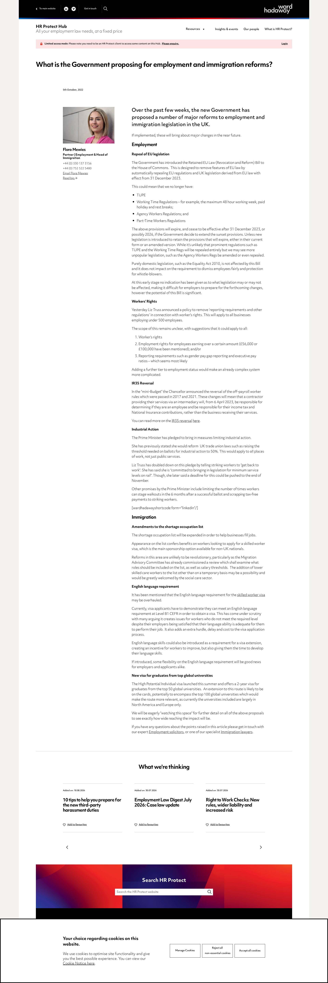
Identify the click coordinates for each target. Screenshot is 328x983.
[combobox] (195, 29)
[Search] (105, 8)
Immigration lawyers (236, 732)
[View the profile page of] (88, 125)
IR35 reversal (182, 421)
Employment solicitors (166, 732)
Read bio (69, 178)
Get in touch (90, 8)
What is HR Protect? (278, 29)
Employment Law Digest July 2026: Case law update (163, 803)
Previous (67, 847)
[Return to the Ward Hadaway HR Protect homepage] (278, 9)
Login (285, 44)
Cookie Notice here (79, 963)
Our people (251, 29)
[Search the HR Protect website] (210, 892)
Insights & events (226, 29)
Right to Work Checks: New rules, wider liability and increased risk (232, 805)
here (196, 421)
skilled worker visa (251, 595)
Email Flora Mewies (75, 173)
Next (261, 847)
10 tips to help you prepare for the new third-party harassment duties (92, 805)
